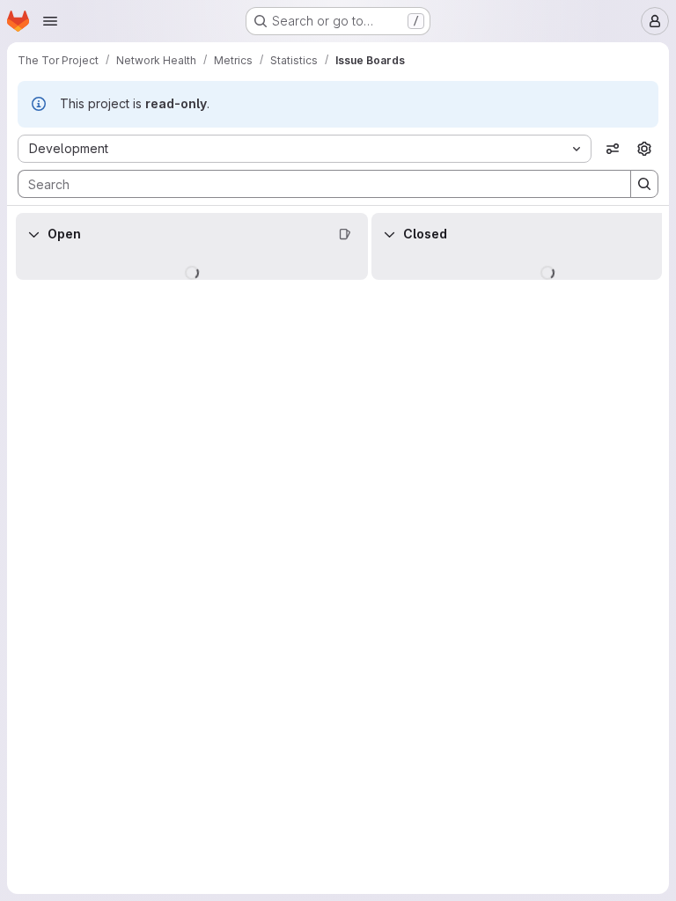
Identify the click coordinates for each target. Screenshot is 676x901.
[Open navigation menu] (50, 21)
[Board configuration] (644, 149)
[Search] (644, 184)
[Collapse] (33, 234)
